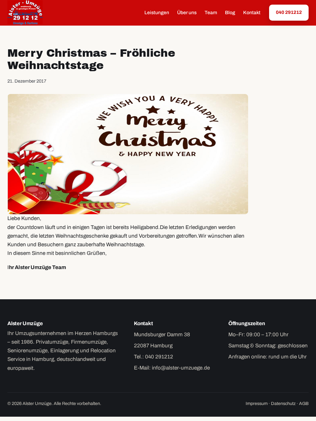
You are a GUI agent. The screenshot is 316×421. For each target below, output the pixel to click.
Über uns (187, 12)
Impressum (257, 403)
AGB (304, 403)
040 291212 (289, 12)
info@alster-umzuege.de (181, 368)
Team (211, 12)
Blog (230, 12)
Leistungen (156, 12)
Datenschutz (283, 403)
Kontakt (251, 12)
